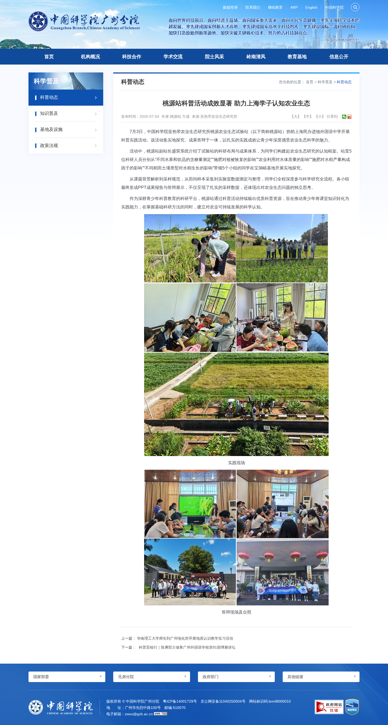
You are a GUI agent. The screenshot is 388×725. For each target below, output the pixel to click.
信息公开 (338, 56)
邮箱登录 (230, 7)
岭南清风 (256, 56)
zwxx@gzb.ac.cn (139, 714)
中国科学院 (334, 7)
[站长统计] (160, 713)
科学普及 (325, 82)
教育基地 (297, 56)
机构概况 (90, 56)
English (311, 7)
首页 (49, 56)
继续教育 (275, 7)
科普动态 (344, 82)
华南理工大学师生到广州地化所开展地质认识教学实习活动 (185, 638)
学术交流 (173, 56)
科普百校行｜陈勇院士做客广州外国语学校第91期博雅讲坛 (186, 647)
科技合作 (131, 56)
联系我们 (252, 7)
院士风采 (214, 56)
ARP (294, 7)
